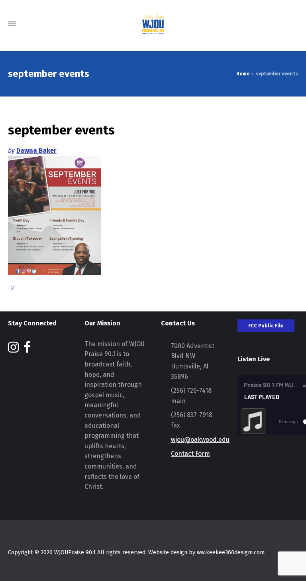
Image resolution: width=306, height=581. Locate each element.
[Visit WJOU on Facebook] (27, 349)
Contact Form (190, 453)
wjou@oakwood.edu (200, 439)
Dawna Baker (36, 150)
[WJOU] (153, 24)
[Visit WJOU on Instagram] (13, 349)
